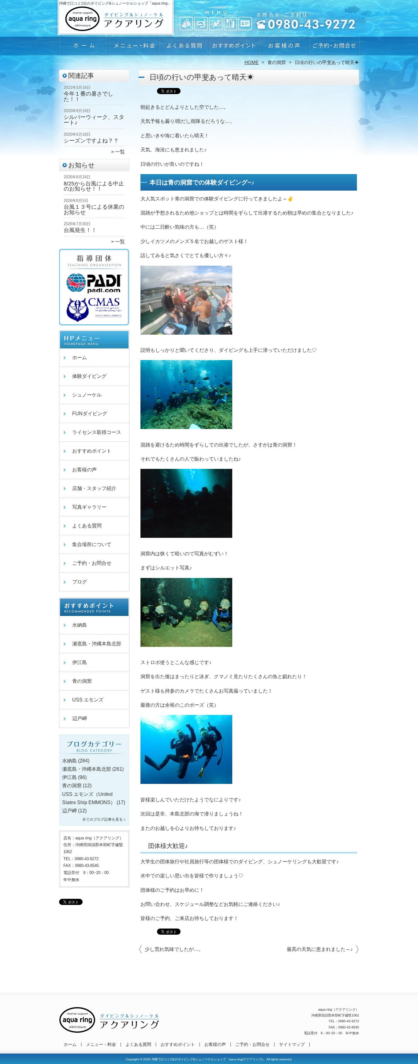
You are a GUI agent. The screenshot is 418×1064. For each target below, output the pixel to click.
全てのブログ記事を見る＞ (104, 819)
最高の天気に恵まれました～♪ (320, 949)
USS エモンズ (87, 699)
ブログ (79, 581)
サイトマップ (292, 1044)
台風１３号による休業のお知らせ (94, 209)
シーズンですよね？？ (91, 141)
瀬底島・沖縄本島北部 (96, 643)
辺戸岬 (79, 718)
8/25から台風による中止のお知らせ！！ (94, 186)
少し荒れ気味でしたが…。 (174, 949)
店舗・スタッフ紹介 (94, 488)
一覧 (120, 151)
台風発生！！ (80, 230)
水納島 (79, 625)
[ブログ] (94, 753)
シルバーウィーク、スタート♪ (94, 120)
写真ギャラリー (89, 507)
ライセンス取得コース (96, 432)
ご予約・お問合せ (334, 48)
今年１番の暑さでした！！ (88, 96)
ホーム (84, 48)
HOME (251, 62)
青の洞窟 (276, 62)
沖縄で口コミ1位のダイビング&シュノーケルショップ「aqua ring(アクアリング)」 (208, 1059)
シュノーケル (87, 394)
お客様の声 (284, 48)
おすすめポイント (234, 48)
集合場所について (91, 544)
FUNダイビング (89, 413)
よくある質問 (184, 48)
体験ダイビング (89, 376)
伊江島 (79, 662)
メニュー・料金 (134, 48)
